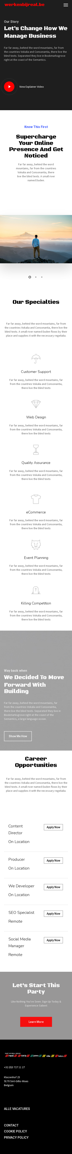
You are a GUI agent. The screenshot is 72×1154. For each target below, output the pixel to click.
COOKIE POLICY (15, 1131)
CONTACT (11, 1125)
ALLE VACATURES (17, 1109)
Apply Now (53, 827)
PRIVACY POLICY (16, 1137)
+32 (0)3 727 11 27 (14, 1067)
